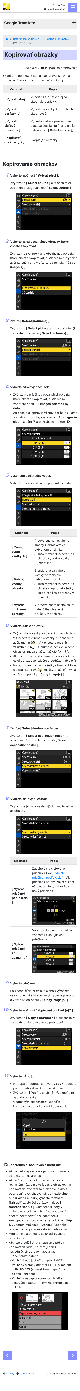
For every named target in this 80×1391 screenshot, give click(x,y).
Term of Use (27, 1373)
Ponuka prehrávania (57, 38)
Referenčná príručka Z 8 (27, 38)
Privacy (10, 1373)
